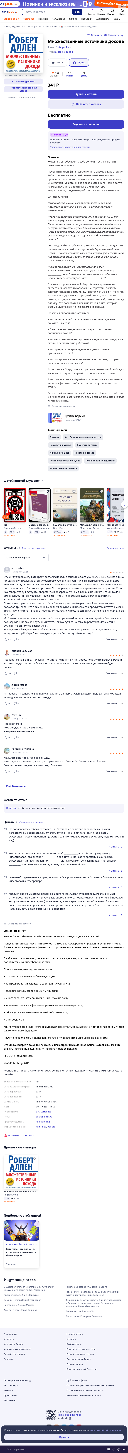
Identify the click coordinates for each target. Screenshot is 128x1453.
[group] (64, 569)
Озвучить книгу (75, 1364)
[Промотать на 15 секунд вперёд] (119, 1449)
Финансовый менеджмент (100, 460)
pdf (49, 1126)
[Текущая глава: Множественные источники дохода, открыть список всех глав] (109, 1449)
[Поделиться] (122, 35)
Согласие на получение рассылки (84, 1390)
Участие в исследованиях (17, 1349)
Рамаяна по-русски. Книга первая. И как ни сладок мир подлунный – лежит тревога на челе (65, 525)
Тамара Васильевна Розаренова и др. (39, 528)
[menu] (26, 557)
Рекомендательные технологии (83, 1395)
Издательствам (74, 1334)
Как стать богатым (87, 445)
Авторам (71, 1339)
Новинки (43, 19)
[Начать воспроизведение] (124, 1449)
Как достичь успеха (60, 445)
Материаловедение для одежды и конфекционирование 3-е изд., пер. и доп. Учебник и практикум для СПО (39, 525)
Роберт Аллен (11, 1194)
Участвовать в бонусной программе (70, 147)
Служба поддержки (14, 1354)
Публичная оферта (76, 1380)
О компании (10, 1334)
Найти (77, 11)
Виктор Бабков (44, 1116)
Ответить (111, 639)
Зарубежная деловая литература (82, 437)
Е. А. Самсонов (44, 1111)
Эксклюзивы (10, 1400)
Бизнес (22, 1244)
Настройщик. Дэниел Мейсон (19, 1305)
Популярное (58, 19)
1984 (6, 525)
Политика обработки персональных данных (90, 1385)
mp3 (44, 1126)
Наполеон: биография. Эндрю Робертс (86, 1286)
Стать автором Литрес (78, 1359)
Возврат (8, 1359)
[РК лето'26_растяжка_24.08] (64, 4)
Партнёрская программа (80, 1354)
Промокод (28, 19)
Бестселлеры (11, 1385)
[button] (55, 74)
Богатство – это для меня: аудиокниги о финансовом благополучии (21, 1252)
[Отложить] (22, 491)
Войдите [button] (11, 808)
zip (53, 1126)
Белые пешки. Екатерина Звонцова (84, 1316)
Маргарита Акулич (90, 528)
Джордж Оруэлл (12, 528)
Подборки (86, 19)
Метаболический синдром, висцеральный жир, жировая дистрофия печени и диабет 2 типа (92, 525)
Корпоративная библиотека (81, 1369)
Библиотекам (73, 1344)
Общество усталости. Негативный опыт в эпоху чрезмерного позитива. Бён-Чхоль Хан (29, 1288)
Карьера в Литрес (13, 1344)
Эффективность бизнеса (63, 468)
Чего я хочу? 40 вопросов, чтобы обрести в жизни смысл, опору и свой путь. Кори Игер (92, 1293)
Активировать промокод (17, 1380)
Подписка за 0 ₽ (10, 19)
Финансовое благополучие (65, 460)
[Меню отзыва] (121, 639)
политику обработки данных (105, 1430)
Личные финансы (59, 452)
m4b (38, 1126)
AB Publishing (43, 1121)
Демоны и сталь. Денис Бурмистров (22, 1300)
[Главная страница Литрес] (9, 12)
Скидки (73, 19)
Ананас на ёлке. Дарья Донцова (20, 1310)
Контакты (9, 1339)
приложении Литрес (70, 1414)
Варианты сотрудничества (81, 1349)
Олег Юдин (59, 528)
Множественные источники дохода (21, 1191)
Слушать (30, 1244)
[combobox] (46, 12)
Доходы (54, 437)
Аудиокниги (102, 19)
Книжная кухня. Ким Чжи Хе (80, 1311)
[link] (60, 568)
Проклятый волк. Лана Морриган (21, 1295)
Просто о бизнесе (84, 452)
